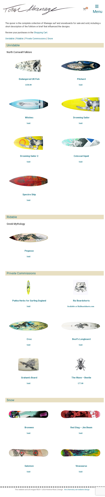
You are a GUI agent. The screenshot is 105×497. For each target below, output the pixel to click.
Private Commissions (35, 38)
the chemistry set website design (77, 490)
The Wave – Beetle (81, 377)
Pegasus (29, 251)
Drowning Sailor (81, 117)
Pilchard (81, 79)
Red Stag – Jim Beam (81, 427)
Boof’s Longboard (81, 339)
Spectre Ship (29, 194)
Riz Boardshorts (81, 300)
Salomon (29, 466)
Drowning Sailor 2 (29, 156)
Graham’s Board (29, 377)
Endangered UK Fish (29, 79)
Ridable (19, 38)
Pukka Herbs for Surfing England (29, 300)
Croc (29, 339)
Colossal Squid (81, 156)
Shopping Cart (40, 32)
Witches (29, 117)
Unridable (9, 38)
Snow (50, 38)
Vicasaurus (81, 466)
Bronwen (29, 427)
